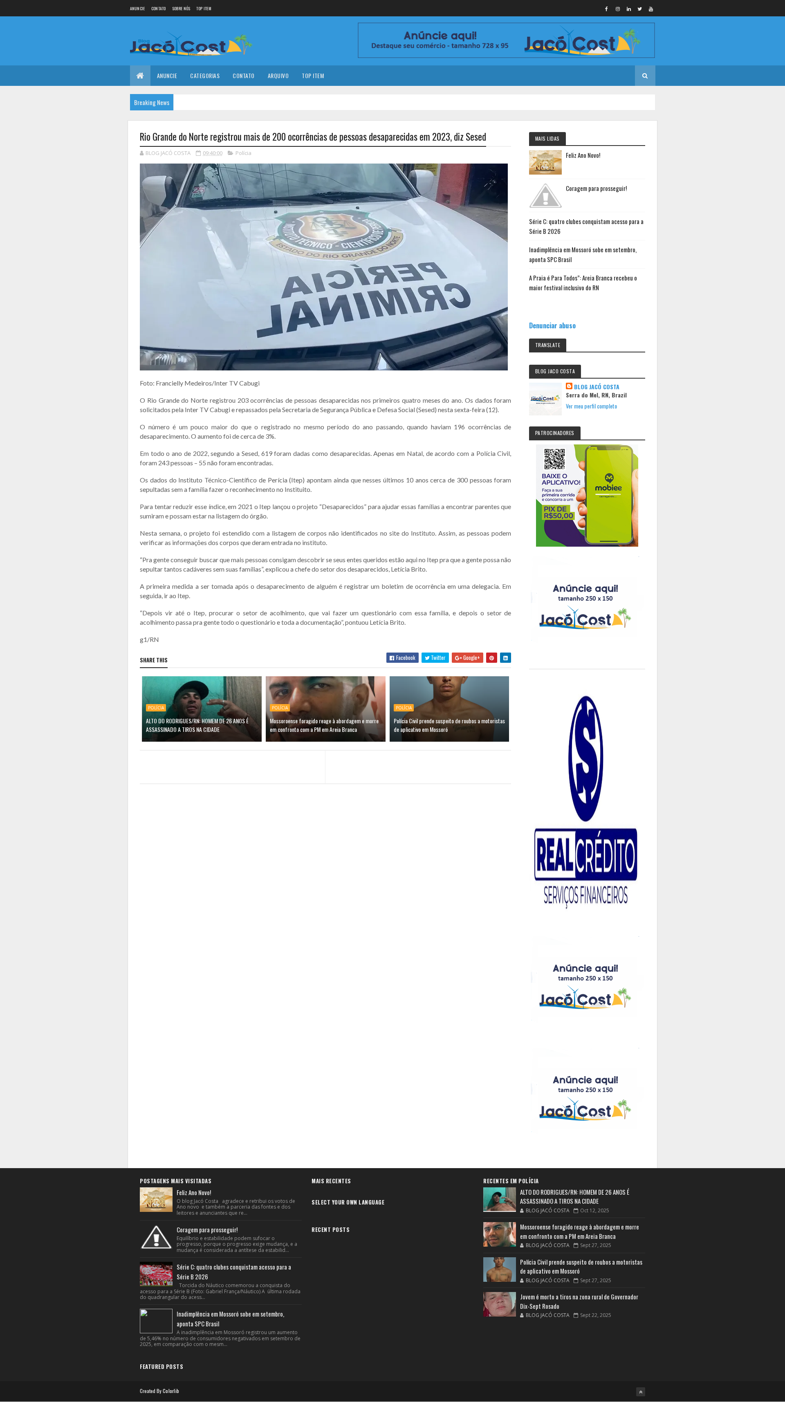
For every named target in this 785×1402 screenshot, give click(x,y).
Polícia (243, 153)
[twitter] (639, 8)
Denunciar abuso (552, 325)
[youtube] (650, 8)
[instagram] (617, 8)
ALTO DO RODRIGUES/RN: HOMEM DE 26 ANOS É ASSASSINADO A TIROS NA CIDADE (197, 725)
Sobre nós (181, 8)
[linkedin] (628, 8)
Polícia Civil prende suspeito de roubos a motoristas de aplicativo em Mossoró (449, 725)
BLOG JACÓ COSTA (596, 387)
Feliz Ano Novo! (583, 154)
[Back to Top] (640, 1391)
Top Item (203, 8)
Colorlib (171, 1390)
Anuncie (137, 8)
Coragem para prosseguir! (596, 188)
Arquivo (278, 75)
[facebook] (606, 8)
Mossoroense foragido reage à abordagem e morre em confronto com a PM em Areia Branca (324, 725)
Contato (158, 8)
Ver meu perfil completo (591, 406)
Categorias (205, 75)
